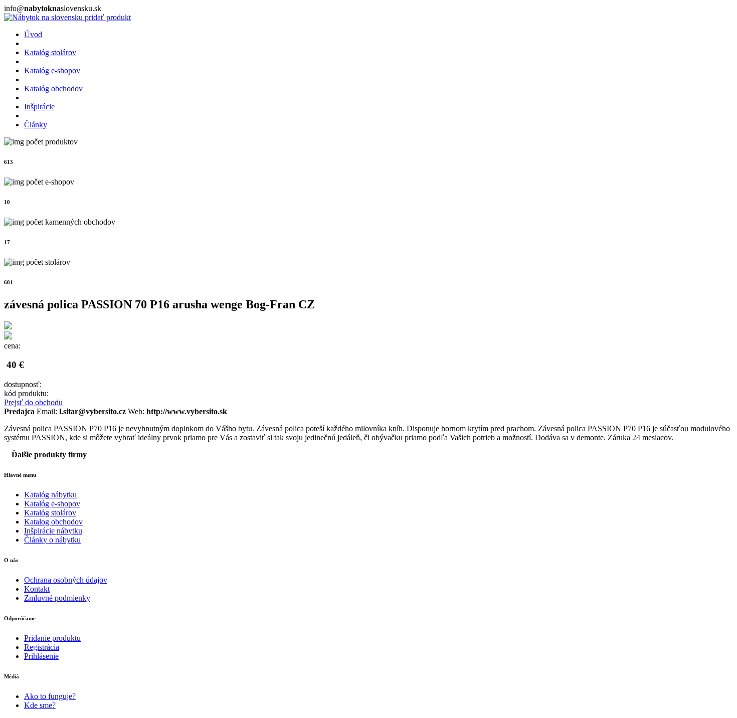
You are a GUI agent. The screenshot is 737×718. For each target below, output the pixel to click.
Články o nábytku (52, 539)
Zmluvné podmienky (57, 598)
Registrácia (41, 647)
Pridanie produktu (52, 638)
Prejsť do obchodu (33, 402)
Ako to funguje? (50, 696)
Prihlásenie (41, 656)
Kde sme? (40, 705)
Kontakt (37, 589)
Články (35, 124)
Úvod (33, 34)
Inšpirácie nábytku (53, 530)
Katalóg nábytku (50, 494)
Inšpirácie (39, 106)
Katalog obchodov (53, 521)
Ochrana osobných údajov (65, 580)
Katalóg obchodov (53, 88)
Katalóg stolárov (50, 52)
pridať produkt (108, 17)
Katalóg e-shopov (52, 70)
